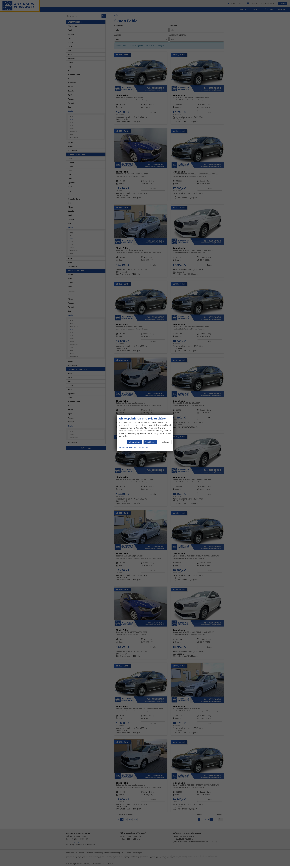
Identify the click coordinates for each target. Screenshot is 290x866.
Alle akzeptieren (135, 442)
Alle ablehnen (150, 442)
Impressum (144, 447)
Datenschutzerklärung (128, 447)
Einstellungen (165, 442)
